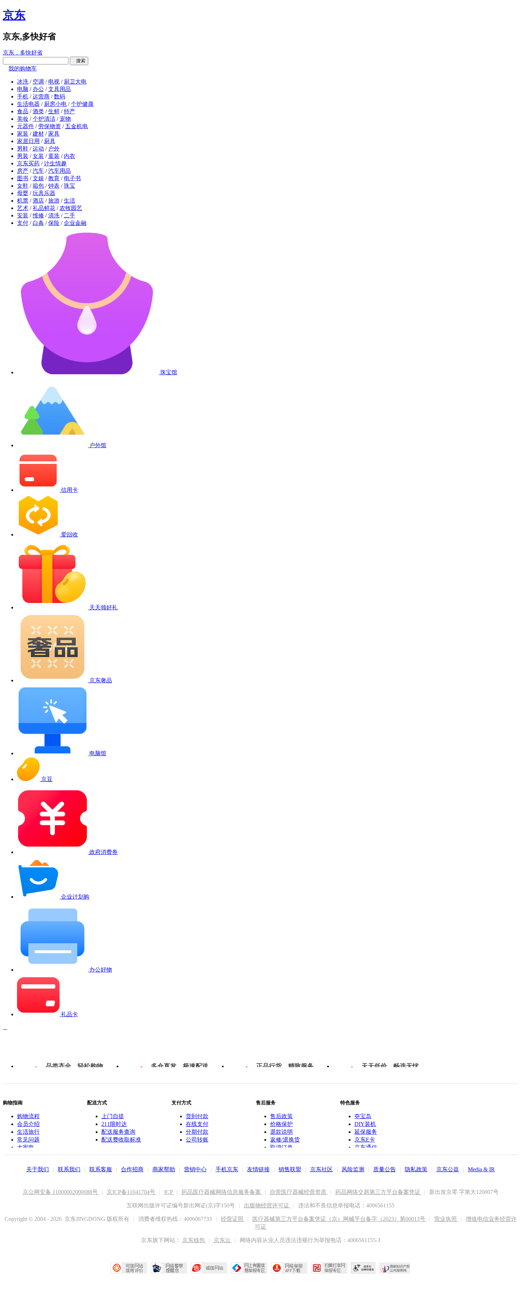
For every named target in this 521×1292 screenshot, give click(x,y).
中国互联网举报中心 (249, 1268)
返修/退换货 (285, 1140)
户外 (54, 149)
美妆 (22, 119)
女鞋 (22, 186)
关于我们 (37, 1169)
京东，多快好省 (23, 53)
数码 (59, 96)
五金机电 (76, 126)
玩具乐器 (44, 193)
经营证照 (233, 1219)
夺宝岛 (362, 1116)
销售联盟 (290, 1169)
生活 (69, 201)
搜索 (79, 60)
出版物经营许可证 (267, 1205)
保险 (54, 223)
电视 (54, 82)
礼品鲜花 (44, 208)
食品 (22, 111)
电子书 (72, 178)
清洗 (54, 215)
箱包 (38, 186)
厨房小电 (55, 104)
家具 (54, 134)
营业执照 (446, 1219)
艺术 (22, 208)
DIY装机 (365, 1124)
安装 (22, 215)
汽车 (38, 171)
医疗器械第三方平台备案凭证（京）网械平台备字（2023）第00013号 (339, 1219)
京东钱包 (194, 1240)
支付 (22, 223)
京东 (14, 14)
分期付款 (197, 1132)
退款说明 (281, 1132)
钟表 (54, 186)
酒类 (38, 111)
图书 (22, 178)
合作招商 (132, 1169)
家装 (22, 134)
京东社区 (321, 1169)
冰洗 (22, 82)
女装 (38, 156)
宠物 (65, 119)
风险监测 (353, 1169)
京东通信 (365, 1147)
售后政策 (281, 1116)
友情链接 (258, 1169)
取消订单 (281, 1147)
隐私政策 (416, 1169)
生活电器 (28, 104)
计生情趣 (55, 163)
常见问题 (28, 1140)
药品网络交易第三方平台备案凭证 (378, 1192)
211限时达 (114, 1124)
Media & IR (481, 1169)
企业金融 (75, 223)
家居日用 (28, 141)
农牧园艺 (71, 208)
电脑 (22, 89)
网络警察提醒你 (169, 1268)
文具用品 (59, 89)
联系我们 (69, 1169)
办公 (38, 89)
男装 (22, 156)
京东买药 (28, 163)
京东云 (223, 1240)
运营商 (41, 96)
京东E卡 (364, 1140)
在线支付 (197, 1124)
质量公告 (384, 1169)
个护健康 (82, 104)
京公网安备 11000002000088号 (61, 1192)
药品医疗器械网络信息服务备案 (221, 1192)
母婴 (22, 193)
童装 (54, 156)
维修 (38, 215)
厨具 (49, 141)
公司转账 (197, 1140)
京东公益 (447, 1169)
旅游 (54, 201)
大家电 (25, 1147)
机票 (22, 201)
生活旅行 (28, 1132)
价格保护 (281, 1124)
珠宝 (69, 186)
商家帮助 (163, 1169)
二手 (69, 215)
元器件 (25, 126)
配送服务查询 (118, 1132)
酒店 (38, 201)
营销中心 (195, 1169)
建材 (38, 134)
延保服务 (365, 1132)
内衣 (69, 156)
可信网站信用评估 (129, 1268)
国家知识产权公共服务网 (394, 1268)
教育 (54, 178)
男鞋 (22, 149)
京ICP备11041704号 (132, 1192)
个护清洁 (44, 119)
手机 (22, 96)
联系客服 (100, 1169)
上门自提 (112, 1116)
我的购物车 (23, 69)
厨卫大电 (75, 82)
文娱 (38, 178)
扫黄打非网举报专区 (329, 1268)
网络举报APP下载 (289, 1268)
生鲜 (54, 111)
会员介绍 (28, 1124)
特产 (69, 111)
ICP (169, 1192)
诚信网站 (209, 1268)
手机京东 (226, 1169)
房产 (22, 171)
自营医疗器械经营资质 (299, 1192)
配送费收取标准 (121, 1140)
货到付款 (197, 1116)
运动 (38, 149)
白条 (38, 223)
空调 (38, 82)
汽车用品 (59, 171)
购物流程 (28, 1116)
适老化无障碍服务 (363, 1268)
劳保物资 (49, 126)
